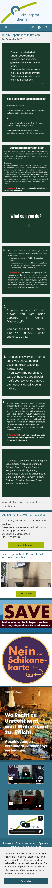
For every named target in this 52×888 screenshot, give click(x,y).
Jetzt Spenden (26, 593)
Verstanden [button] (26, 881)
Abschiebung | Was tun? (17, 502)
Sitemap (15, 847)
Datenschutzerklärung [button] (24, 874)
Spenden (43, 843)
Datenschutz (22, 843)
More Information (26, 545)
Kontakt (33, 843)
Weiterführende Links (31, 847)
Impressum (8, 843)
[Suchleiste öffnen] (46, 27)
